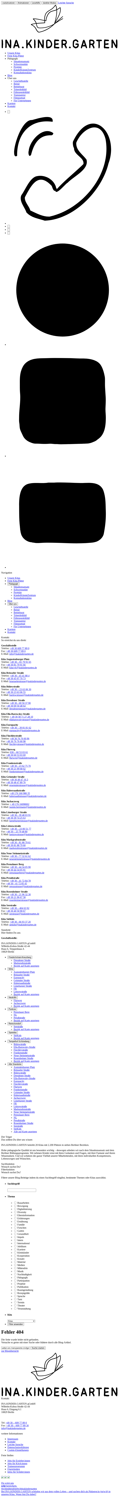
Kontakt (11, 106)
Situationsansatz (21, 61)
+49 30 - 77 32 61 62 (20, 856)
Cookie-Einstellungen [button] (18, 1450)
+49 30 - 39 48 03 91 (20, 815)
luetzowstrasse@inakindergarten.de (26, 834)
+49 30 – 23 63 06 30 (20, 689)
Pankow (12, 1009)
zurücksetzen (8, 3)
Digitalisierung (24, 1209)
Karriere (11, 103)
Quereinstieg (13, 1469)
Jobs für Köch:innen (17, 1463)
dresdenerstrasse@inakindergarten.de (27, 708)
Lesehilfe (36, 3)
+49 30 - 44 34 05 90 (20, 867)
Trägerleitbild (20, 89)
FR (15, 988)
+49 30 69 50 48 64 (16, 706)
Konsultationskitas (23, 72)
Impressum (12, 1439)
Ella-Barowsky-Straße (24, 1047)
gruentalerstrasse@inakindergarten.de (27, 785)
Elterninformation (26, 1215)
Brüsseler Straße (22, 974)
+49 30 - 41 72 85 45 (16, 883)
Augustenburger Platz (24, 972)
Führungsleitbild (22, 92)
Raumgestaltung (25, 1290)
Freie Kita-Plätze (15, 55)
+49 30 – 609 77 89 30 (17, 1425)
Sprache (21, 1296)
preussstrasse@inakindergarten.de (25, 886)
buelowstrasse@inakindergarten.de (26, 695)
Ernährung (22, 1221)
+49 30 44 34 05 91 (16, 870)
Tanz (19, 1299)
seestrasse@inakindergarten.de (24, 913)
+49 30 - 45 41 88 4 (19, 675)
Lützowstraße (20, 991)
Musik (20, 1271)
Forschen (21, 1227)
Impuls (20, 1237)
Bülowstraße (20, 1044)
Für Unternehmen (22, 100)
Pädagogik (13, 584)
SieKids (17, 1035)
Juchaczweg (20, 1003)
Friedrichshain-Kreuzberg (20, 957)
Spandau (13, 1032)
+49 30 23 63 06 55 (16, 692)
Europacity (19, 977)
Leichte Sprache (66, 2)
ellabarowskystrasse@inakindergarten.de (29, 719)
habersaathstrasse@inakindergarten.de (27, 796)
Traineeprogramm (16, 1466)
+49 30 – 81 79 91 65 (20, 662)
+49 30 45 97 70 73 (16, 678)
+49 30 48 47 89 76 (16, 782)
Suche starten (38, 1348)
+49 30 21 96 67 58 (16, 897)
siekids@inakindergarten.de (22, 924)
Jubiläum (21, 1246)
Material (21, 1262)
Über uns (13, 604)
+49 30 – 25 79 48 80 (16, 831)
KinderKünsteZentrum (25, 69)
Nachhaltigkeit (24, 1274)
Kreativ (21, 1259)
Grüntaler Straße (22, 980)
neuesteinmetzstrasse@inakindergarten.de (29, 859)
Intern (20, 1240)
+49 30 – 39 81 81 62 (20, 727)
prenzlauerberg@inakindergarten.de (26, 872)
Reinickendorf (15, 1023)
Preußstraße (19, 1017)
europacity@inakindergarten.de (24, 730)
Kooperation (23, 1255)
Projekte (18, 67)
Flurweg (18, 1000)
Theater (21, 1305)
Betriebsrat (19, 86)
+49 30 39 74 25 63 (16, 818)
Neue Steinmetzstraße (24, 1055)
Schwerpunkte (21, 64)
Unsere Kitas (13, 53)
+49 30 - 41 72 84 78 (20, 880)
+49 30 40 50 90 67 (16, 911)
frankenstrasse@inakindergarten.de (26, 771)
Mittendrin (22, 1268)
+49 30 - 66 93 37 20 (20, 922)
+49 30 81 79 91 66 (16, 664)
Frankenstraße (20, 1052)
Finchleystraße (21, 1050)
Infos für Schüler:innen (18, 1472)
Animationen (23, 3)
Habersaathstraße (22, 983)
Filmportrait (19, 97)
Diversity (21, 1212)
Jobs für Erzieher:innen (18, 1460)
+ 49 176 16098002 (19, 804)
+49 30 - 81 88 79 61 (20, 842)
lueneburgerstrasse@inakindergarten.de (28, 820)
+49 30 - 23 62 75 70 (20, 766)
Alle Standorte (15, 1064)
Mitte (11, 969)
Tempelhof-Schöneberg (19, 1041)
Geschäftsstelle (21, 81)
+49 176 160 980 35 (20, 793)
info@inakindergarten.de (21, 654)
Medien (21, 1265)
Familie (21, 1224)
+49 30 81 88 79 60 (16, 845)
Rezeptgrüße (23, 1293)
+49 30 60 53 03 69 (16, 755)
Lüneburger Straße (23, 986)
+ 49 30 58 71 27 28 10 (21, 716)
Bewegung (22, 1206)
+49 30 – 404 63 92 (19, 908)
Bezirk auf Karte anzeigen (26, 966)
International (23, 1243)
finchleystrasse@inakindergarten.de (26, 744)
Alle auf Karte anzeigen (25, 1131)
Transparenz (20, 95)
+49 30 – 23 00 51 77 (20, 828)
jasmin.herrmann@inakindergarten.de (27, 807)
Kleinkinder (23, 1252)
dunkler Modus (49, 3)
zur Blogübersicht (10, 1351)
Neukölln (12, 997)
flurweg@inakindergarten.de (23, 758)
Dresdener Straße (22, 960)
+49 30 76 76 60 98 (16, 741)
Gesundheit (23, 1234)
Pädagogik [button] (12, 58)
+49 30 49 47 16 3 (19, 779)
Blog (9, 75)
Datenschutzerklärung (18, 1447)
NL (15, 1015)
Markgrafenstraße (22, 963)
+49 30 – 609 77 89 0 (16, 1422)
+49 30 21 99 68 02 (16, 768)
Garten (20, 1231)
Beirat (17, 83)
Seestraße (18, 1026)
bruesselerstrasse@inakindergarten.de (27, 681)
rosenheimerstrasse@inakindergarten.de (28, 900)
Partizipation (23, 1280)
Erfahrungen (23, 1218)
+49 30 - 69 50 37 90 (20, 703)
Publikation (23, 1287)
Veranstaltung (24, 1308)
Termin (20, 1302)
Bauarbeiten (23, 1203)
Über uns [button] (11, 78)
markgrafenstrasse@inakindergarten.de (28, 848)
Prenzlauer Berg (21, 1012)
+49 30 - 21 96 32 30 (20, 894)
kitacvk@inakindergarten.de (23, 667)
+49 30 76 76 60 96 (19, 738)
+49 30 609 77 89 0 (19, 648)
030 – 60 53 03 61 (19, 752)
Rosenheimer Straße (23, 1058)
